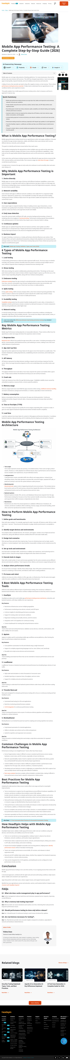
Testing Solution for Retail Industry (22, 1034)
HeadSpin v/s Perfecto (63, 1031)
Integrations (37, 1022)
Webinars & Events (47, 1020)
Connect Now (64, 3)
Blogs (6, 10)
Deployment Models (12, 1047)
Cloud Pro (4, 1032)
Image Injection (3, 1041)
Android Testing (13, 1043)
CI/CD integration (9, 707)
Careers (53, 1024)
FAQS (36, 1020)
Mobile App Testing (12, 1019)
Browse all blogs (63, 962)
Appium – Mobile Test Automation (13, 1040)
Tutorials (45, 1024)
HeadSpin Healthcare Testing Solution (22, 1046)
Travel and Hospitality (21, 1050)
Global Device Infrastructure (30, 1028)
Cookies (24, 1057)
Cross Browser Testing (13, 1022)
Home (3, 10)
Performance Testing (13, 1030)
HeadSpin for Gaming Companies (21, 1027)
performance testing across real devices (35, 598)
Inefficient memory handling (48, 388)
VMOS (28, 1033)
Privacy (28, 1057)
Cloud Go (4, 1028)
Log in (55, 3)
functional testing (24, 218)
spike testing (9, 292)
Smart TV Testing (13, 1033)
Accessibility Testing (4, 1037)
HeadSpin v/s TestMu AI (63, 1027)
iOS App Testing (13, 1045)
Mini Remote (29, 1031)
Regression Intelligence (29, 1019)
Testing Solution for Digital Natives (22, 1037)
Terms (32, 1057)
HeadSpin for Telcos (21, 1019)
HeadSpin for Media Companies (22, 1022)
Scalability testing (6, 302)
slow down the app (43, 160)
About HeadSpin (55, 1018)
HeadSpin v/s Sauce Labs (63, 1024)
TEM (3, 1034)
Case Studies (46, 1026)
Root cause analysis (10, 773)
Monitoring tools (9, 486)
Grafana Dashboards (29, 1022)
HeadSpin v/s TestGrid (63, 1034)
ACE (2, 1022)
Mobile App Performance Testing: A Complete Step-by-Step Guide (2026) (24, 10)
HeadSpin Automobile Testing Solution (22, 1042)
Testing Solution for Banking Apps (22, 1031)
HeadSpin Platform (4, 1019)
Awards (53, 1026)
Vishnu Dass (24, 54)
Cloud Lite (4, 1025)
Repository (37, 1018)
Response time (6, 340)
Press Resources (55, 1020)
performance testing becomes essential (12, 86)
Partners (54, 1022)
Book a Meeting (35, 1003)
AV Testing (12, 1025)
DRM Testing (13, 1027)
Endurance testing (7, 281)
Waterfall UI (29, 1025)
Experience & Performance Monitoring (13, 1036)
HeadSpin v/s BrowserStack (63, 1021)
